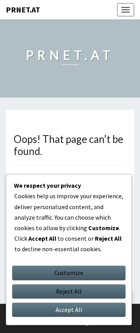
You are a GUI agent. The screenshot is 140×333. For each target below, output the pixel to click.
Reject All (69, 291)
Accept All (69, 310)
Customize (68, 273)
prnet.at (23, 9)
